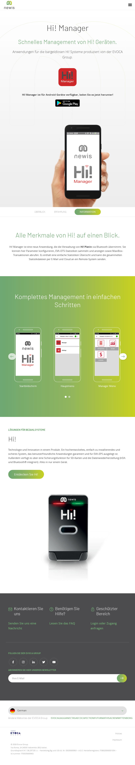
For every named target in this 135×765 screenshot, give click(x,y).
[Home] (9, 5)
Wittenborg (125, 718)
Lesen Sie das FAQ (62, 623)
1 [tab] (66, 397)
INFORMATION (88, 211)
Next (123, 356)
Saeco (78, 718)
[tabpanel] (28, 359)
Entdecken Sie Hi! (26, 474)
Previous (12, 356)
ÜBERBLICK (39, 211)
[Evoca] (38, 732)
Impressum (117, 740)
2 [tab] (69, 397)
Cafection (88, 718)
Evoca (54, 718)
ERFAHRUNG (60, 211)
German (22, 710)
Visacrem (112, 718)
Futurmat (100, 718)
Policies (118, 733)
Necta (70, 718)
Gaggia (62, 718)
